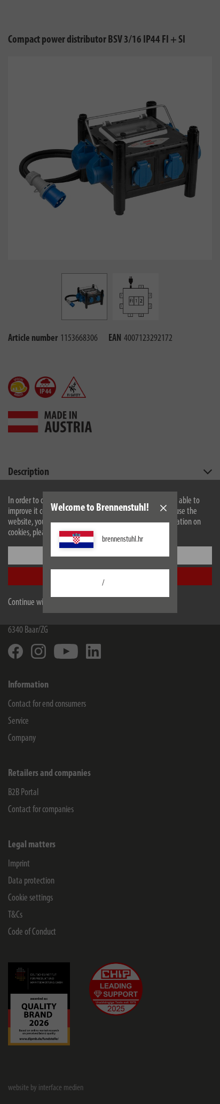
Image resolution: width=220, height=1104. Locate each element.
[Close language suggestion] (163, 508)
